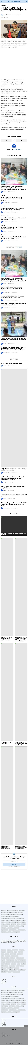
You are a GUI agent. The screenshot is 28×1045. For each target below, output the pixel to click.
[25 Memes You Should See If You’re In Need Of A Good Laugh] (21, 692)
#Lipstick (4, 910)
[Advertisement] (14, 63)
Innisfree (13, 918)
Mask (3, 924)
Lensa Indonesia (14, 1)
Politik (18, 926)
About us (4, 979)
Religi (22, 926)
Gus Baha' (13, 914)
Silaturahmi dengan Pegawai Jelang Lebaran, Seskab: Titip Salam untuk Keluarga (11, 199)
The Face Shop (13, 930)
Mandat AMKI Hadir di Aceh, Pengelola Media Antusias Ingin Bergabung (12, 209)
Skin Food (17, 928)
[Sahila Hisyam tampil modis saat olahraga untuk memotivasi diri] (14, 418)
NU (18, 924)
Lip (7, 920)
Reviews (3, 225)
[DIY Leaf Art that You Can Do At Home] (7, 692)
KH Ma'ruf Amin (20, 918)
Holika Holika (15, 916)
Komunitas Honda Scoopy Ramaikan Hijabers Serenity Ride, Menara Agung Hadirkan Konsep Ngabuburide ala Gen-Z (13, 188)
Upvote (6, 140)
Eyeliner (20, 912)
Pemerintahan (5, 926)
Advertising (4, 981)
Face (3, 914)
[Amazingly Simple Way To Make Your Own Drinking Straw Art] (7, 587)
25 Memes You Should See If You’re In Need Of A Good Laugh (21, 743)
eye (16, 912)
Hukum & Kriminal (5, 918)
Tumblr (3, 1023)
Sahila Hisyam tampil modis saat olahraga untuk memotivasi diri (13, 469)
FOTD (7, 914)
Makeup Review (16, 922)
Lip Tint (24, 920)
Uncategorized (17, 932)
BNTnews (22, 910)
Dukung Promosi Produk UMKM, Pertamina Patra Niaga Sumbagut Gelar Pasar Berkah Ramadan (13, 340)
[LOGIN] (26, 1)
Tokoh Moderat (22, 930)
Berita (9, 910)
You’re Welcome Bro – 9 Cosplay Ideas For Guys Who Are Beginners (21, 847)
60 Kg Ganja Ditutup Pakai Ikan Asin (11, 363)
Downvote (21, 140)
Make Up (8, 922)
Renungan (4, 928)
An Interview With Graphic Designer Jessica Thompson (5, 847)
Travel (10, 932)
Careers (3, 983)
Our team (4, 980)
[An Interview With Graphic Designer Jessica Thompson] (7, 795)
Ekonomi (3, 912)
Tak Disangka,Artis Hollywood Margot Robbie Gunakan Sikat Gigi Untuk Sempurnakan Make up (12, 478)
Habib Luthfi (20, 914)
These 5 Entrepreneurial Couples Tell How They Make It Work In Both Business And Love (21, 639)
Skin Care (10, 928)
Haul (3, 916)
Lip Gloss (18, 920)
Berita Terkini (15, 910)
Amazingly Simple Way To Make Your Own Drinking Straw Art (6, 638)
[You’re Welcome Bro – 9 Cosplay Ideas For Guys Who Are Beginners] (21, 795)
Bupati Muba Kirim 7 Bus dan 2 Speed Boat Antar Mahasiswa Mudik (13, 218)
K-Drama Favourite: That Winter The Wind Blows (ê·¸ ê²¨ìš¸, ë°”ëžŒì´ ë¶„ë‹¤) (13, 237)
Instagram (4, 1025)
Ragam (7, 215)
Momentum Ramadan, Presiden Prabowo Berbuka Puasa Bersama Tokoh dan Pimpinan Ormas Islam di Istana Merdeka (13, 349)
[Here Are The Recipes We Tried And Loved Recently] (14, 526)
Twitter (3, 1022)
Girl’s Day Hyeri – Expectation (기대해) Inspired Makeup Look (12, 228)
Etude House (10, 912)
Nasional (3, 184)
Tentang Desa (5, 930)
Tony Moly (4, 932)
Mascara (23, 922)
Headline (8, 916)
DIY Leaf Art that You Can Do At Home (6, 743)
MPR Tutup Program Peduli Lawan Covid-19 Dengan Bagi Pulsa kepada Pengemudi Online (13, 504)
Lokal (3, 922)
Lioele (3, 920)
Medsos (8, 924)
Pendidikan (12, 926)
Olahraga (24, 924)
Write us (3, 1019)
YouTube (4, 1024)
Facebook (4, 1021)
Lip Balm (12, 920)
